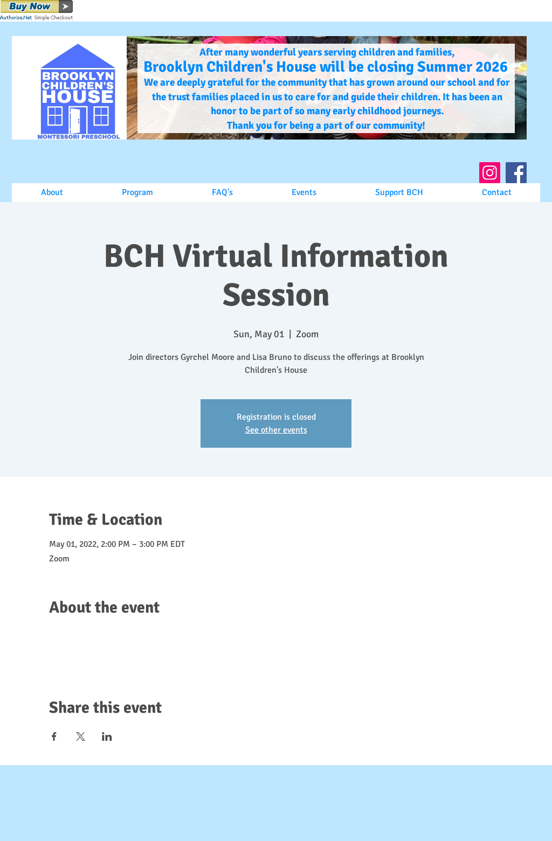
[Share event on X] (80, 736)
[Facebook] (516, 172)
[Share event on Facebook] (54, 736)
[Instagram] (489, 172)
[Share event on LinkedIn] (107, 736)
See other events (276, 430)
